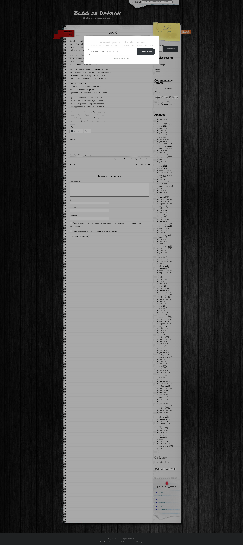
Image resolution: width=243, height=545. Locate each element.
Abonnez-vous (146, 51)
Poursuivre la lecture (121, 58)
